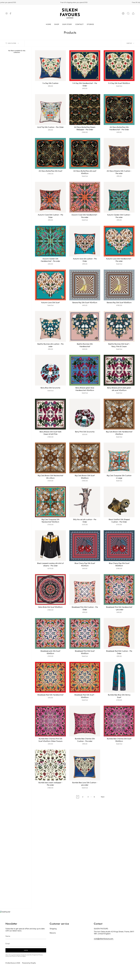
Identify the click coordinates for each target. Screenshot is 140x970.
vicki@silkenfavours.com (104, 939)
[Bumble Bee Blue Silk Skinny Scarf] (119, 677)
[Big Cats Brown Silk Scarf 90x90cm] (84, 458)
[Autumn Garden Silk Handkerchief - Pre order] (50, 241)
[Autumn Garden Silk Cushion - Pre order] (119, 197)
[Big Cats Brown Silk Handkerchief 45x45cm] (119, 414)
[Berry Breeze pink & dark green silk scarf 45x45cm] (119, 370)
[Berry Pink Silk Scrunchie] (84, 414)
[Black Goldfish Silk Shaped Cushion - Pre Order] (119, 501)
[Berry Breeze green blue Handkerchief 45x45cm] (84, 370)
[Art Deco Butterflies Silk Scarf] (50, 153)
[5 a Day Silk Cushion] (50, 65)
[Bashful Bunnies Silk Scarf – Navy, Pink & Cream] (119, 326)
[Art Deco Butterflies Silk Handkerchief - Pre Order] (119, 109)
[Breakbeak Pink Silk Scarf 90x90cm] (84, 633)
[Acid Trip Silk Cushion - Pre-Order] (50, 109)
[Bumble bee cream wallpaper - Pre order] (50, 765)
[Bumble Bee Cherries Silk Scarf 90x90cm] (119, 721)
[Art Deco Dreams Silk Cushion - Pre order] (119, 153)
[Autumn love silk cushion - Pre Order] (84, 241)
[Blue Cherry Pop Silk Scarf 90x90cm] (119, 545)
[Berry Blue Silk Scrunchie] (50, 370)
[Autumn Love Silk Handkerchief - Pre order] (119, 241)
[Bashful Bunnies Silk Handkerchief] (84, 326)
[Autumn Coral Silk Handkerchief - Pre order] (84, 197)
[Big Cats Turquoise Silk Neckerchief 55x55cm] (50, 501)
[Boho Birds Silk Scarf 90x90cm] (50, 589)
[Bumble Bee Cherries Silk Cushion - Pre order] (84, 721)
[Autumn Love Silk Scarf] (50, 285)
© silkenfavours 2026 (12, 963)
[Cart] (133, 13)
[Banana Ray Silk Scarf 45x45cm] (84, 285)
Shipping (53, 929)
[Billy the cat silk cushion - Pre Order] (84, 501)
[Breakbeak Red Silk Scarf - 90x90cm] (84, 677)
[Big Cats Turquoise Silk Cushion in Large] (119, 458)
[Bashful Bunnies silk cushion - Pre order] (50, 326)
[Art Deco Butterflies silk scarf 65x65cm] (84, 153)
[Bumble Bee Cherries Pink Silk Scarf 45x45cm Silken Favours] (50, 721)
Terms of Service (17, 956)
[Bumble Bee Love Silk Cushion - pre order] (84, 765)
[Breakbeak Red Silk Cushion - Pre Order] (119, 633)
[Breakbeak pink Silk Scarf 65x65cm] (50, 633)
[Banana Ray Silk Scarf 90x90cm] (119, 285)
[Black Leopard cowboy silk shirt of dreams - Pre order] (50, 545)
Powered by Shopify (29, 963)
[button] (128, 13)
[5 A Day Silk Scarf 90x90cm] (119, 65)
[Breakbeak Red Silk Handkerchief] (50, 677)
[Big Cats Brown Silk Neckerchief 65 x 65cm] (50, 458)
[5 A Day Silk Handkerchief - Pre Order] (84, 65)
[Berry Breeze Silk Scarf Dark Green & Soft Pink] (50, 414)
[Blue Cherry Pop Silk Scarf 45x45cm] (84, 545)
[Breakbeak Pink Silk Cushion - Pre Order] (84, 589)
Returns (53, 933)
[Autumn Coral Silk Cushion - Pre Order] (50, 197)
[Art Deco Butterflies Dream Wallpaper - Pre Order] (84, 109)
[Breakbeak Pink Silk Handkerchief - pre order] (119, 589)
